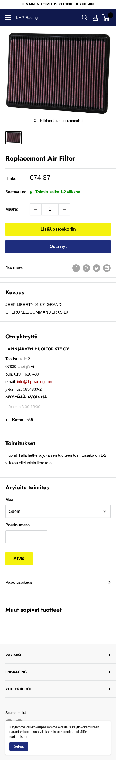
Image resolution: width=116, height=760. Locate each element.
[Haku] (85, 18)
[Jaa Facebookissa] (76, 268)
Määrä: (11, 209)
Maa (9, 499)
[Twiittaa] (96, 268)
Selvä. (19, 746)
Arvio (19, 558)
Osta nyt (58, 246)
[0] (106, 17)
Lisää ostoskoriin (58, 229)
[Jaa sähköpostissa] (107, 268)
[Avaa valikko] (8, 17)
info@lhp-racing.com (35, 381)
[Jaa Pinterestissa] (86, 268)
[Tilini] (95, 18)
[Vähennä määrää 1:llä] (35, 209)
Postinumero (17, 525)
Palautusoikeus (18, 582)
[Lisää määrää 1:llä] (64, 209)
